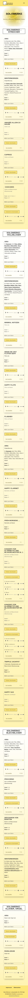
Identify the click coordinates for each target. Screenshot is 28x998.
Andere (23, 19)
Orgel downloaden (10, 936)
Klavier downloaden (11, 931)
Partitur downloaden (11, 63)
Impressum (9, 987)
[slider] (21, 68)
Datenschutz (17, 987)
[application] (14, 68)
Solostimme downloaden (12, 211)
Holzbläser (11, 19)
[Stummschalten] (18, 68)
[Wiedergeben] (5, 68)
